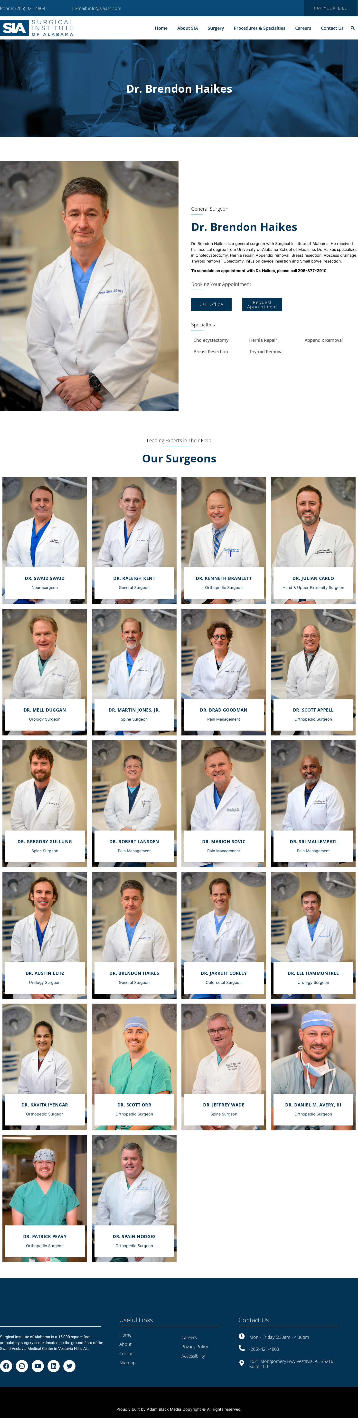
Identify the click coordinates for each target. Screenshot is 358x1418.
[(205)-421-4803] (242, 1337)
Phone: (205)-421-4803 (22, 8)
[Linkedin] (53, 1355)
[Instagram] (22, 1355)
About (125, 1333)
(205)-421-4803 (264, 1338)
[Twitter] (69, 1355)
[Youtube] (38, 1355)
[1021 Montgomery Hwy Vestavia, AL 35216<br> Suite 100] (242, 1352)
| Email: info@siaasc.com (96, 8)
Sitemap (127, 1351)
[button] (353, 28)
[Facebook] (6, 1355)
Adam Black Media (164, 1399)
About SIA (187, 28)
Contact (127, 1342)
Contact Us (332, 28)
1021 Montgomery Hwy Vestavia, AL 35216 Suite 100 (291, 1352)
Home (161, 28)
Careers (303, 28)
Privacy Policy (194, 1335)
